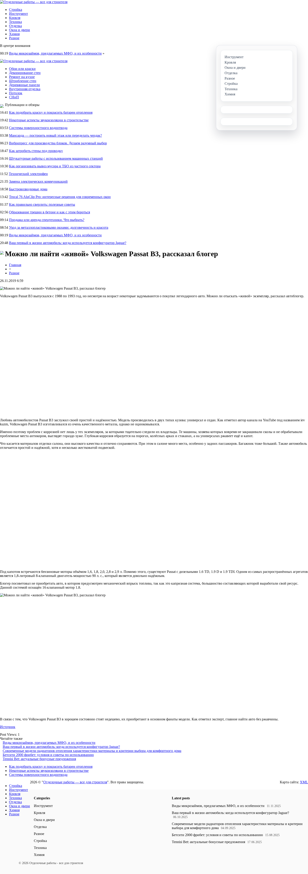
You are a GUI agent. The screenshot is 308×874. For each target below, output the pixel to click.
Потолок (15, 93)
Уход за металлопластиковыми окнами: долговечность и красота (58, 227)
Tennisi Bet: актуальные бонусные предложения (39, 759)
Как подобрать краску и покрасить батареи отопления (50, 112)
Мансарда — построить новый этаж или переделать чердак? (55, 135)
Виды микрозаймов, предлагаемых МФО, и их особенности (55, 53)
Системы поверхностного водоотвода (38, 128)
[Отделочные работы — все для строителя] (33, 2)
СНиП (14, 97)
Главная (15, 265)
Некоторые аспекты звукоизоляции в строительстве (49, 120)
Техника (15, 22)
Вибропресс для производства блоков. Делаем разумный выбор (58, 143)
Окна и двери (19, 30)
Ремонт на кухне (22, 77)
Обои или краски (22, 69)
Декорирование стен (25, 73)
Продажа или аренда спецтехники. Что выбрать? (46, 220)
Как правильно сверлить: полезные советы (42, 204)
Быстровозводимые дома (28, 189)
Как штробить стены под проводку (36, 151)
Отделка (15, 26)
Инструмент (18, 14)
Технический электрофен (28, 174)
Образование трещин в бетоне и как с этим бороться (49, 212)
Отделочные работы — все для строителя (75, 782)
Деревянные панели (24, 85)
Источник (7, 727)
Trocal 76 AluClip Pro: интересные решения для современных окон (60, 197)
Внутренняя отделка (24, 89)
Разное (14, 38)
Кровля (14, 18)
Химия (14, 34)
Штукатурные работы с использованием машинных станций (56, 158)
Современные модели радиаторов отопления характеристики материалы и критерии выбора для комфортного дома (92, 751)
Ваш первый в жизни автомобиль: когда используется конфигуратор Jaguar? (67, 243)
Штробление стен (22, 81)
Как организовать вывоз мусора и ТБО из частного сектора (55, 166)
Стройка (15, 10)
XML (304, 782)
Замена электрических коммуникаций (38, 181)
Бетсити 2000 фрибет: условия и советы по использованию (48, 755)
